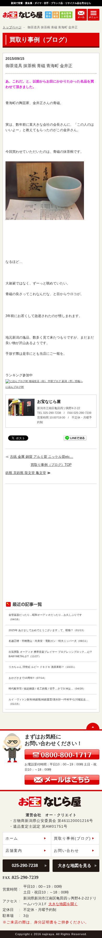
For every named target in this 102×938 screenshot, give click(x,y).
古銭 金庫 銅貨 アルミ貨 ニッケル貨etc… (41, 457)
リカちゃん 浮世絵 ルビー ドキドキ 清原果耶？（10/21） (42, 667)
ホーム (11, 838)
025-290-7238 (25, 865)
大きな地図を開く (63, 904)
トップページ (12, 27)
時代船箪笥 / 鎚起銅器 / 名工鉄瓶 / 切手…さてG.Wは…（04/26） (47, 688)
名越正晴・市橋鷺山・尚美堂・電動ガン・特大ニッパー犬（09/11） (49, 640)
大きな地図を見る (74, 865)
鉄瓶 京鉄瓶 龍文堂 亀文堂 (25, 473)
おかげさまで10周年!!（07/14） (28, 677)
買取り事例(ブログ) (72, 838)
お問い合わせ (66, 850)
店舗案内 (13, 850)
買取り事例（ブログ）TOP (51, 465)
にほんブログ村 (14, 386)
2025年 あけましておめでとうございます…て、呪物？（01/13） (47, 630)
